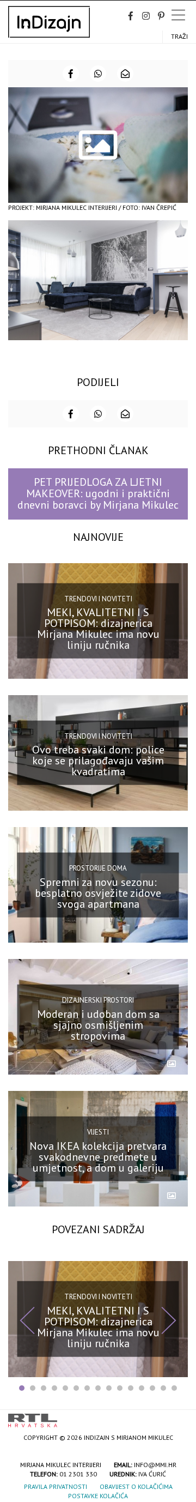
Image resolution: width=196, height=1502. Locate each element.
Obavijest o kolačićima (136, 1486)
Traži (179, 36)
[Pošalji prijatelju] (125, 73)
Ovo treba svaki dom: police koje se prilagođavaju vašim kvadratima (98, 761)
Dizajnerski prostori (98, 1000)
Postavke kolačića (98, 1496)
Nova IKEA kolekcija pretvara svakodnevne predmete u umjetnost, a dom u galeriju (98, 1157)
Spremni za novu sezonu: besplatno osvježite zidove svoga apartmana (98, 892)
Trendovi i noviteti (98, 598)
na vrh (177, 1417)
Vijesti (98, 1132)
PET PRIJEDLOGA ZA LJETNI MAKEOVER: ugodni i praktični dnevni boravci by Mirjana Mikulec (98, 493)
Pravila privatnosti (55, 1486)
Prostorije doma (98, 868)
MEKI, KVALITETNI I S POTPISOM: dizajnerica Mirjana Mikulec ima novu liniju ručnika (98, 628)
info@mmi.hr (155, 1465)
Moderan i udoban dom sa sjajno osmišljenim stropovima (98, 1024)
